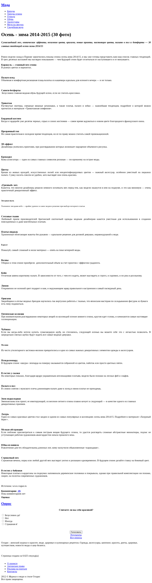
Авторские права (15, 566)
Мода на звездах (15, 24)
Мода (5, 5)
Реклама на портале (17, 569)
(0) (19, 491)
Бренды (11, 11)
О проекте (12, 563)
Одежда (11, 16)
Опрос (6, 504)
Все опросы (76, 537)
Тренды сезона (14, 14)
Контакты (12, 571)
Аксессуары (13, 22)
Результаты (76, 535)
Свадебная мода (15, 27)
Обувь (10, 19)
